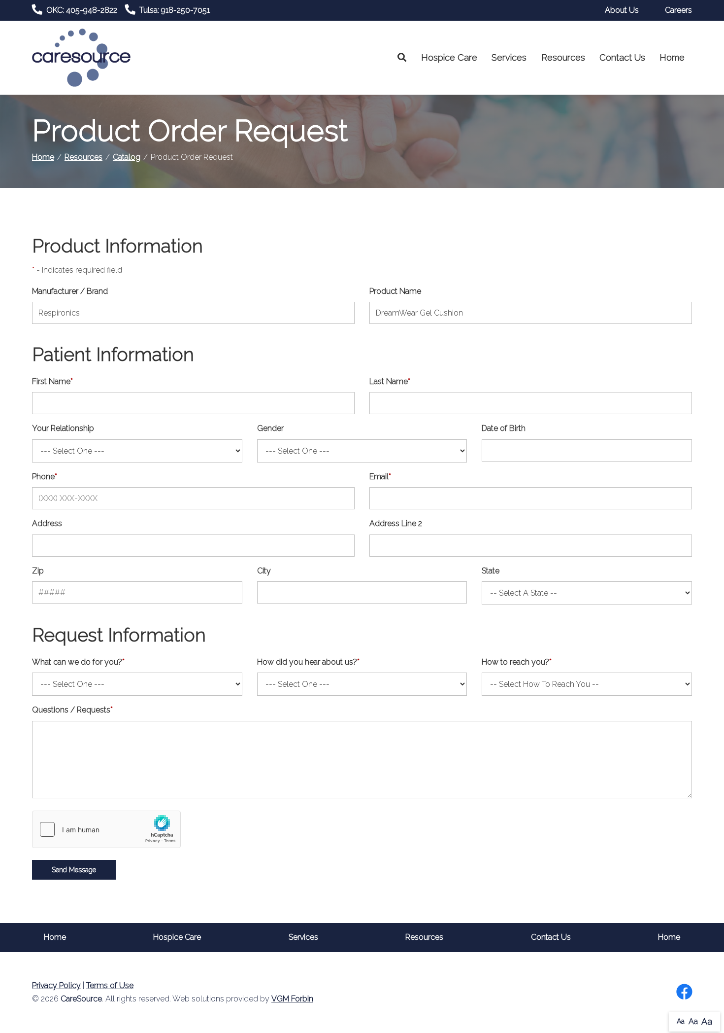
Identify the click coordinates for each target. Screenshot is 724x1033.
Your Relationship (63, 428)
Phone (44, 476)
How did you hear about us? (308, 662)
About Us (622, 10)
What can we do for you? (78, 662)
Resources (563, 57)
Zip (38, 570)
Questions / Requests (72, 709)
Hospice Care (449, 57)
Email (380, 476)
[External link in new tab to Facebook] (684, 992)
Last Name (389, 381)
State (490, 570)
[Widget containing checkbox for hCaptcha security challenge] (106, 829)
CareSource (81, 998)
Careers (678, 10)
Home (672, 57)
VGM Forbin (292, 998)
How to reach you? (517, 662)
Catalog (126, 157)
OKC (81, 10)
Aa (681, 1021)
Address (47, 523)
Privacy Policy (56, 985)
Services (509, 57)
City (264, 570)
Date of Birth (504, 428)
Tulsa (174, 10)
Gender (270, 428)
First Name (52, 381)
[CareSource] (81, 57)
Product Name (395, 291)
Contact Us (622, 57)
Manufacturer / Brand (70, 291)
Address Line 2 (395, 523)
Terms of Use (109, 985)
